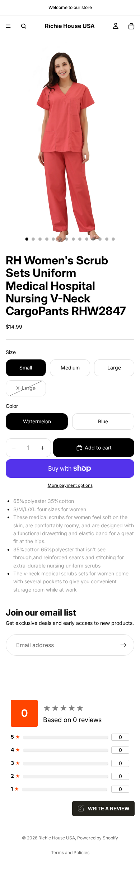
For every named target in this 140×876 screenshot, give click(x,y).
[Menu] (8, 26)
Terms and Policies (70, 852)
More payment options (70, 485)
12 (100, 239)
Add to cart (98, 447)
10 (86, 239)
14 (113, 239)
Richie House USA (56, 837)
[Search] (24, 26)
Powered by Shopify (97, 837)
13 (106, 239)
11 (93, 239)
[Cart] (131, 26)
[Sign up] (123, 645)
